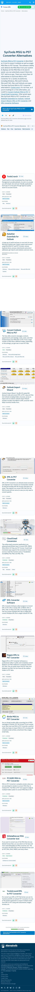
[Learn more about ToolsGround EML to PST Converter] (4, 891)
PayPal (14, 970)
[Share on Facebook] (2, 115)
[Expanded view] (28, 126)
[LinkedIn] (19, 988)
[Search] (30, 2)
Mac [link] (8, 129)
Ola (12, 953)
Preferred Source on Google (8, 983)
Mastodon (9, 967)
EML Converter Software (10, 103)
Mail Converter (6, 198)
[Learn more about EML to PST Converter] (4, 477)
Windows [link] (3, 129)
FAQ (2, 973)
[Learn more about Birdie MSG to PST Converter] (4, 717)
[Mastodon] (7, 988)
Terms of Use (4, 974)
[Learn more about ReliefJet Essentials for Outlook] (4, 234)
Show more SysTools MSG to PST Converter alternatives (14, 933)
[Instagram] (16, 988)
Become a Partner (5, 982)
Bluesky (15, 967)
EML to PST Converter (20, 101)
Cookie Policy (4, 978)
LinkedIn (3, 969)
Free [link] (12, 129)
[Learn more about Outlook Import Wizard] (4, 387)
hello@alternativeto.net (7, 965)
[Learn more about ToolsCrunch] (4, 177)
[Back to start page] (2, 2)
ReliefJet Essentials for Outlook (12, 99)
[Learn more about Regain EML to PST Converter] (4, 655)
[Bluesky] (10, 988)
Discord (19, 965)
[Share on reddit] (9, 115)
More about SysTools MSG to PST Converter (13, 109)
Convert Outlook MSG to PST (18, 92)
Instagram (25, 967)
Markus (17, 953)
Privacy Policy (4, 976)
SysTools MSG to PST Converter (12, 61)
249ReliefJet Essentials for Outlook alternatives (10, 253)
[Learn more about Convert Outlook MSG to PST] (4, 330)
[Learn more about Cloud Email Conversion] (4, 539)
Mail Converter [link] (26, 129)
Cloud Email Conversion (9, 94)
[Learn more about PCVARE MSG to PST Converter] (4, 778)
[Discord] (2, 988)
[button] (21, 176)
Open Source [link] (18, 129)
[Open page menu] (33, 2)
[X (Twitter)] (5, 988)
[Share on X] (6, 115)
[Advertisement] (17, 30)
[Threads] (13, 988)
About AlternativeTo (6, 980)
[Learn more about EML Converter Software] (4, 600)
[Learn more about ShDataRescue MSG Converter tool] (4, 836)
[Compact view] (30, 126)
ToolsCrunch (15, 87)
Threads (20, 967)
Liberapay (8, 970)
